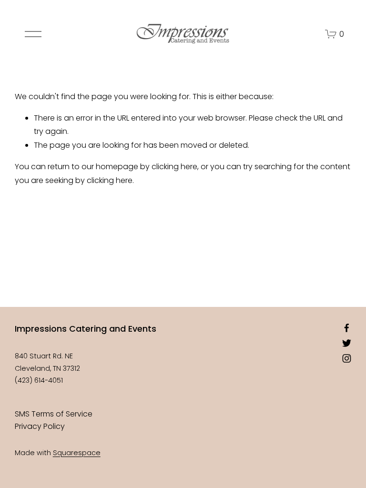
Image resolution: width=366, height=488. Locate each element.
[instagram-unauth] (346, 358)
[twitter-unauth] (346, 343)
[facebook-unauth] (346, 328)
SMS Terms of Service (53, 413)
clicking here (174, 166)
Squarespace (77, 453)
